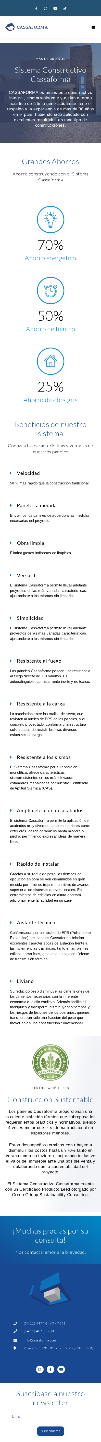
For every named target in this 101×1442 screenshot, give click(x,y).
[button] (93, 27)
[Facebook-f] (36, 8)
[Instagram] (45, 8)
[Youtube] (55, 8)
